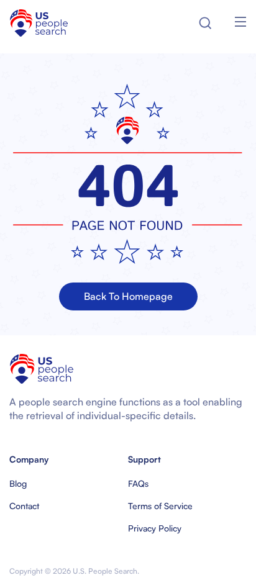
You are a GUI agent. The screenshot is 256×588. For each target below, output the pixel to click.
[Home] (38, 23)
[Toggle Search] (205, 23)
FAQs (138, 483)
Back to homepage (128, 296)
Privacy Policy (154, 528)
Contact (24, 505)
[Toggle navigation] (240, 23)
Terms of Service (160, 505)
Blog (18, 483)
